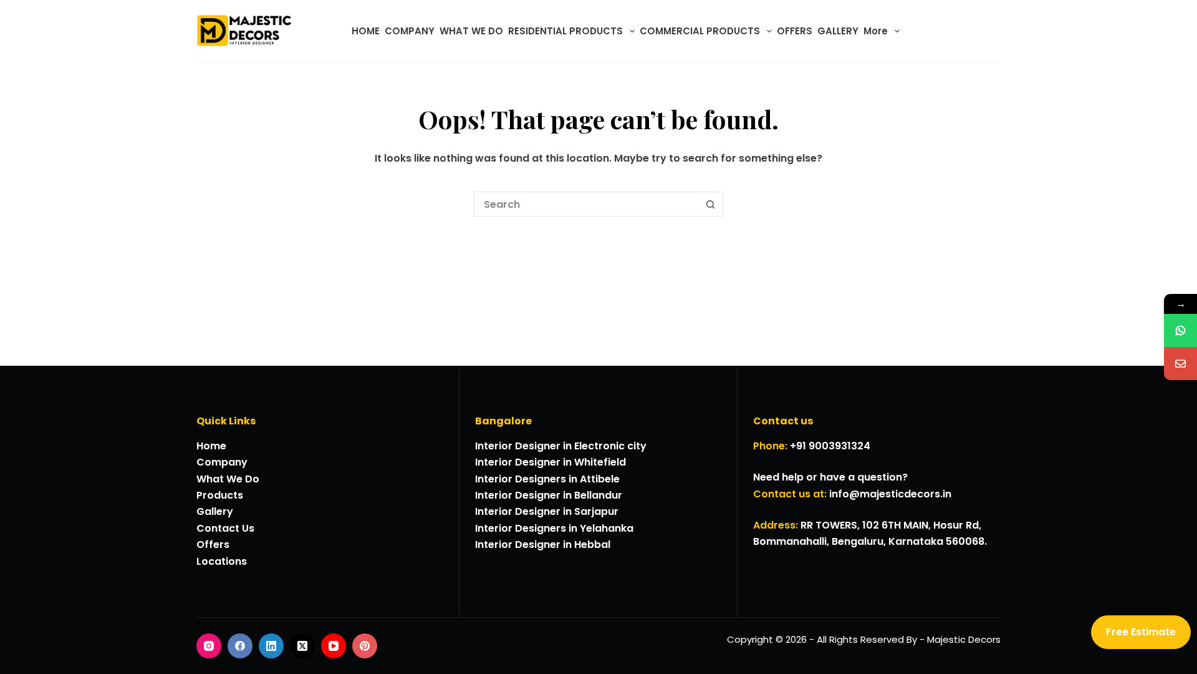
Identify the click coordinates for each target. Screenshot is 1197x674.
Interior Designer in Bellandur (548, 495)
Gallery (214, 511)
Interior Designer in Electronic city (561, 446)
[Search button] (710, 204)
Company (222, 462)
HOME (366, 30)
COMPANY (410, 30)
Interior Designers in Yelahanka (554, 528)
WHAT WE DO (471, 30)
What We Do (227, 479)
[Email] (1180, 363)
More (875, 30)
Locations (221, 561)
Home (211, 446)
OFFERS (794, 30)
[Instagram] (208, 645)
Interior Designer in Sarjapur (546, 511)
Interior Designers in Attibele (547, 479)
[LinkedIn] (271, 645)
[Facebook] (240, 645)
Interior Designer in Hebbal (542, 544)
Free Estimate (1141, 632)
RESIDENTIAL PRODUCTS (565, 30)
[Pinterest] (364, 645)
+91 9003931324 (830, 446)
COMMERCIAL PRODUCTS (700, 30)
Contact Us (225, 528)
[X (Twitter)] (302, 645)
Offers (212, 544)
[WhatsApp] (1180, 330)
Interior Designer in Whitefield (550, 462)
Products (219, 495)
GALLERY (837, 30)
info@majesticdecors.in (890, 494)
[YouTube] (333, 645)
